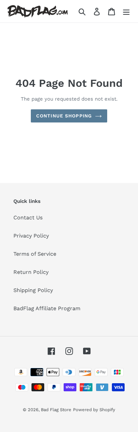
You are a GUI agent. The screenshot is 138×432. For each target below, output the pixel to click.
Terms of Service (34, 254)
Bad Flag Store (56, 409)
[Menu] (126, 11)
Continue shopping (64, 115)
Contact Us (28, 217)
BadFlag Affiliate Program (46, 308)
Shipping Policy (33, 290)
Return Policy (31, 272)
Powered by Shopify (94, 409)
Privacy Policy (31, 235)
